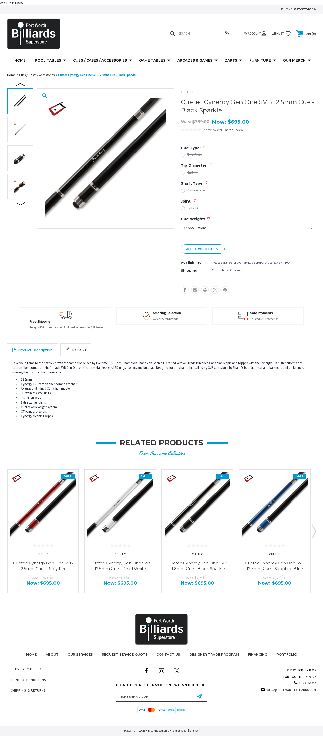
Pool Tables (48, 60)
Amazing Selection (167, 313)
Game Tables (152, 60)
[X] (215, 290)
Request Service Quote (124, 654)
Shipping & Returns (28, 690)
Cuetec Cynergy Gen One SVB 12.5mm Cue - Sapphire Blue (275, 566)
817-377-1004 (305, 9)
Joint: (189, 201)
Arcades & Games (194, 60)
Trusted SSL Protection (264, 319)
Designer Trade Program (214, 654)
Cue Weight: (195, 219)
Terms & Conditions (28, 680)
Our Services (80, 654)
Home (20, 60)
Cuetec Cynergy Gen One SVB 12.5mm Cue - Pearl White (120, 566)
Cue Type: (193, 148)
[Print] (205, 290)
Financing (257, 654)
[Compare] (68, 504)
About (52, 654)
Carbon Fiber (196, 190)
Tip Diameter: (196, 165)
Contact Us (168, 654)
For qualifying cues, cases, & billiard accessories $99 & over (67, 327)
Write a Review (234, 130)
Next (21, 203)
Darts (231, 60)
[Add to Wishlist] (68, 491)
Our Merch (294, 60)
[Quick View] (68, 479)
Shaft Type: (195, 183)
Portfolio (287, 654)
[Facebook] (185, 290)
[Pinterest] (225, 290)
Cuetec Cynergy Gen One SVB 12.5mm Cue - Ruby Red (43, 566)
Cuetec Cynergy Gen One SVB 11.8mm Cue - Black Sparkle (197, 566)
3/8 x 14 (192, 208)
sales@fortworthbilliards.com (291, 690)
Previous (21, 84)
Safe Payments (261, 313)
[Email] (195, 290)
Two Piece (194, 154)
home (31, 654)
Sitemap (194, 730)
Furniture (260, 60)
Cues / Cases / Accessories (100, 60)
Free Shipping (40, 321)
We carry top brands (165, 319)
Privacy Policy (28, 669)
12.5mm (192, 172)
